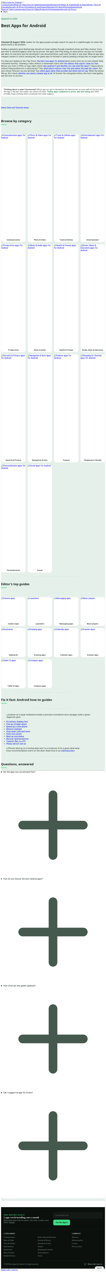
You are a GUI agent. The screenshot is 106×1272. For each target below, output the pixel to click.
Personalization (71, 7)
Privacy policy (77, 1246)
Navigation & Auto (32, 7)
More (5, 12)
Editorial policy (77, 1240)
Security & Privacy (17, 7)
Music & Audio (67, 5)
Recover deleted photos (17, 739)
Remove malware (14, 729)
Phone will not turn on (16, 744)
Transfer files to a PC (16, 741)
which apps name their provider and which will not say (64, 71)
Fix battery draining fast (17, 721)
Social (79, 7)
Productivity (56, 5)
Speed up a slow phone (16, 726)
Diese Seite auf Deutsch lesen (15, 107)
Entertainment (45, 5)
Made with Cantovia (95, 1264)
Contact (74, 1243)
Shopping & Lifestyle (56, 7)
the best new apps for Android (51, 61)
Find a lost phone (14, 734)
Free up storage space (16, 724)
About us (75, 1237)
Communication (7, 5)
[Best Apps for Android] (11, 2)
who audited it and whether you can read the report (66, 66)
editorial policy (67, 750)
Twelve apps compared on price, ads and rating (68, 92)
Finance (43, 7)
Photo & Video (20, 5)
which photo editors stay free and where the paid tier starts (70, 68)
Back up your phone (15, 736)
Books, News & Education (47, 1237)
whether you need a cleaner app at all (35, 73)
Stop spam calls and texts (18, 731)
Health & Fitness (81, 5)
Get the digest (61, 1222)
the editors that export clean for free (81, 63)
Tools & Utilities (33, 5)
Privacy (12, 1222)
